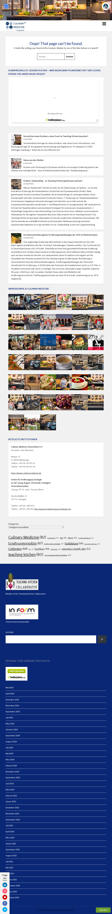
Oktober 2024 (12, 729)
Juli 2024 (9, 747)
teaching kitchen (25, 555)
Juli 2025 (9, 717)
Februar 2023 (11, 795)
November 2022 (12, 813)
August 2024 (11, 741)
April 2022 (10, 831)
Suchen (9, 632)
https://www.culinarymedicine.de (26, 473)
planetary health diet (76, 548)
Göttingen (18, 549)
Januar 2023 (11, 801)
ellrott (72, 538)
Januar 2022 (11, 843)
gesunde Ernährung (92, 544)
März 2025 (10, 723)
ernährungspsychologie (54, 544)
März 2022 (10, 837)
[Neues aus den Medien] (16, 163)
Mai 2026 (9, 687)
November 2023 (12, 771)
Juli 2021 (9, 861)
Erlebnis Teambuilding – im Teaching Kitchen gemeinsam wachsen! (52, 181)
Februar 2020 (11, 891)
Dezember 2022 (12, 807)
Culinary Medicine (27, 537)
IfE (31, 549)
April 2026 (10, 693)
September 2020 (13, 885)
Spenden (103, 910)
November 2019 (12, 897)
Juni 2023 (10, 783)
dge (63, 538)
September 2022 (13, 819)
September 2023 (13, 777)
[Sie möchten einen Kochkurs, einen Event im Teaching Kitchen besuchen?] (16, 140)
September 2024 (13, 735)
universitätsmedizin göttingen (58, 555)
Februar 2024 (11, 765)
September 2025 (13, 711)
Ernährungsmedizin (25, 543)
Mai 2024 (9, 753)
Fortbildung (74, 543)
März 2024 (10, 759)
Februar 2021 (11, 879)
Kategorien (13, 524)
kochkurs (42, 549)
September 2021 (13, 849)
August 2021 (11, 855)
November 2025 (12, 705)
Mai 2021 (9, 867)
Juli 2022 (9, 825)
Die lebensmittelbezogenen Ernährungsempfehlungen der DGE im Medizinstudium (60, 235)
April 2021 (10, 873)
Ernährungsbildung (85, 538)
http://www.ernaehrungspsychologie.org (52, 509)
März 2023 (10, 789)
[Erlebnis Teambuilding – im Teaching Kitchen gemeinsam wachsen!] (16, 184)
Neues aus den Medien (33, 160)
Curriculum (53, 538)
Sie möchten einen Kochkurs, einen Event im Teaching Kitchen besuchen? (55, 136)
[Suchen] (102, 639)
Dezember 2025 (12, 699)
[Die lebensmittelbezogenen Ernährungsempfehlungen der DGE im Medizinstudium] (16, 238)
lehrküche (56, 549)
